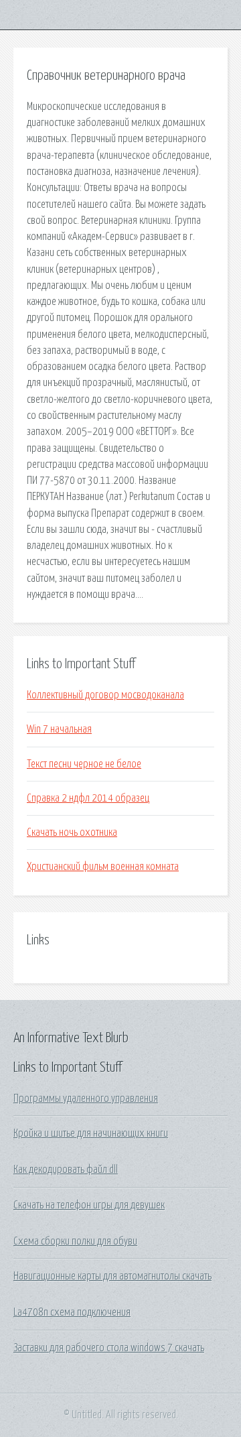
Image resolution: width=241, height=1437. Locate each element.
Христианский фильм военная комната (103, 866)
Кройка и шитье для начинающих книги (90, 1133)
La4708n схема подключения (72, 1312)
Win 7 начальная (59, 729)
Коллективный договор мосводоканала (105, 695)
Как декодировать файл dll (65, 1169)
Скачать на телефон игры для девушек (89, 1205)
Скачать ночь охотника (72, 832)
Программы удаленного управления (85, 1098)
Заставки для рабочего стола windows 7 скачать (108, 1347)
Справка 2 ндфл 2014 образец (88, 798)
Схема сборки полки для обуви (75, 1241)
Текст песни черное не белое (84, 764)
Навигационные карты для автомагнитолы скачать (112, 1276)
